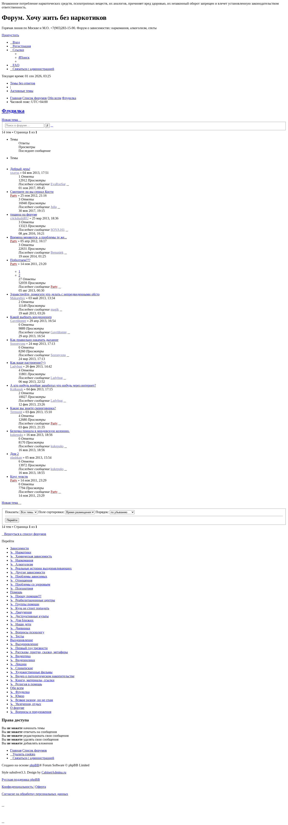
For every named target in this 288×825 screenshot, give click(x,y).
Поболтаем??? (20, 260)
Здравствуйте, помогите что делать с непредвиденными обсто (55, 294)
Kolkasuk (16, 389)
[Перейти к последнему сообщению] (67, 184)
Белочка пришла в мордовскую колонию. (40, 431)
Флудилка (13, 111)
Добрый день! (20, 169)
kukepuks (16, 435)
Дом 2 (14, 454)
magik (55, 309)
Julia (54, 207)
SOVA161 (58, 229)
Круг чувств (19, 476)
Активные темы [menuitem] (21, 91)
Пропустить (10, 35)
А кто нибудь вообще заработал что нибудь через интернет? (53, 385)
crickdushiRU (19, 218)
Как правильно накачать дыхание (34, 340)
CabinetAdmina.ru (54, 772)
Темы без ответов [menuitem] (22, 83)
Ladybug (16, 366)
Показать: (12, 512)
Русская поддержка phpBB (21, 779)
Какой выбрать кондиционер (31, 317)
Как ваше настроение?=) (27, 362)
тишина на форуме (23, 214)
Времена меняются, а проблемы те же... (38, 237)
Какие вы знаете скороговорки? (33, 408)
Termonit (16, 412)
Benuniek (57, 252)
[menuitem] (15, 42)
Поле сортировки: (51, 512)
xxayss (14, 172)
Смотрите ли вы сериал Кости (32, 191)
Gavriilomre (18, 321)
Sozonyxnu (17, 343)
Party (13, 195)
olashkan (16, 457)
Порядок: (103, 512)
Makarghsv (17, 298)
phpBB (34, 765)
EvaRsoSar (58, 184)
